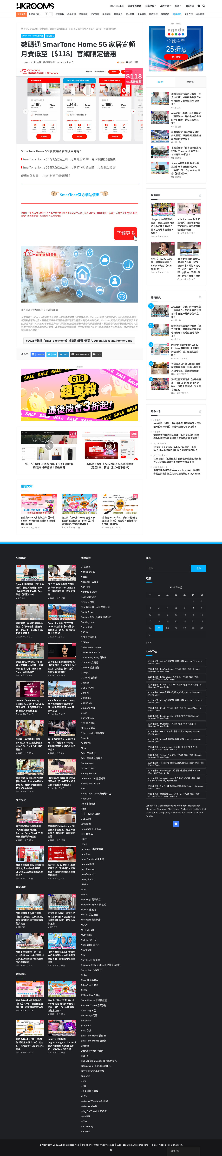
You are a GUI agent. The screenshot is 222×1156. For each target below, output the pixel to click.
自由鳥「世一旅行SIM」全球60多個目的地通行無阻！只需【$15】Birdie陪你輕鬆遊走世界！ (78, 520)
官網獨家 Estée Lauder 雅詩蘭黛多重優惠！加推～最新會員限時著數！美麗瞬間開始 (186, 367)
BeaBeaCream (88, 597)
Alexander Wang (89, 582)
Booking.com (87, 622)
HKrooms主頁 (117, 6)
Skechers (86, 1025)
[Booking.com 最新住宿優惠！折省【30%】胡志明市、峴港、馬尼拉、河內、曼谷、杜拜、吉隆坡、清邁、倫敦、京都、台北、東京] (189, 249)
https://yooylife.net (104, 1144)
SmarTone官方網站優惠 (79, 194)
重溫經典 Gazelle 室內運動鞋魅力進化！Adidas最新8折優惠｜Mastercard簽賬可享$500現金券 (29, 783)
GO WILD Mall (88, 768)
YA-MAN (85, 1116)
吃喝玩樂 (95, 14)
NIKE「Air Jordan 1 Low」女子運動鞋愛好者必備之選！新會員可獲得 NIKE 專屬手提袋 (62, 705)
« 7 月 (149, 643)
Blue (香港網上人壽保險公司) (96, 607)
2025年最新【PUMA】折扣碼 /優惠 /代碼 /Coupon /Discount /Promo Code (175, 740)
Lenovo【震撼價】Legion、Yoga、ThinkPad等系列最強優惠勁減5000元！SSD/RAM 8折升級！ (62, 1044)
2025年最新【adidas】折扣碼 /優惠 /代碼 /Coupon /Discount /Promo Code (175, 662)
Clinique (85, 672)
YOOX (84, 1121)
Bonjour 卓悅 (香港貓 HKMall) (96, 617)
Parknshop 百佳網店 (91, 970)
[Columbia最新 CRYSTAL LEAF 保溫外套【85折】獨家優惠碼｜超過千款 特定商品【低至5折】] (62, 612)
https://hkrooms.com (137, 1144)
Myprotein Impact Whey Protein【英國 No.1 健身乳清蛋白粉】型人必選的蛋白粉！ (185, 350)
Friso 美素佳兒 (88, 753)
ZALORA (85, 1131)
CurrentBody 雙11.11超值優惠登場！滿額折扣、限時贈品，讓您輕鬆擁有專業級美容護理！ (61, 870)
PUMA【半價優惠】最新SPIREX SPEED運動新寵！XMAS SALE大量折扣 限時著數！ (29, 744)
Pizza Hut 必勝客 (89, 980)
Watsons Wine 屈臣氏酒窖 (94, 1101)
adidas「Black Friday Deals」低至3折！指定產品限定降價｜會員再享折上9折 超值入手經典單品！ (30, 705)
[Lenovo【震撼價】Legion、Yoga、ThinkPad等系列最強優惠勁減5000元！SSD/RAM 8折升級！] (62, 1028)
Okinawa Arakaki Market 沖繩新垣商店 (100, 965)
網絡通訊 (177, 14)
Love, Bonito (87, 879)
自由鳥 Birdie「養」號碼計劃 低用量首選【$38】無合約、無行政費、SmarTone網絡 (120, 520)
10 (150, 614)
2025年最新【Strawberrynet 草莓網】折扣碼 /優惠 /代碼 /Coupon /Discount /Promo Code (172, 748)
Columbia (86, 697)
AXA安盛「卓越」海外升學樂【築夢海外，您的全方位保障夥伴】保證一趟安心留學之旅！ (186, 118)
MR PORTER (87, 929)
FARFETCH (86, 743)
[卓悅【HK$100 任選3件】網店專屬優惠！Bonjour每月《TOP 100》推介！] (163, 249)
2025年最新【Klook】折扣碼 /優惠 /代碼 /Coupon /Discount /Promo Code (174, 709)
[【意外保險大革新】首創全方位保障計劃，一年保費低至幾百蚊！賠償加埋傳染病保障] (62, 941)
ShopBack (86, 1020)
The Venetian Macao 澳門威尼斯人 (99, 1061)
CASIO (84, 632)
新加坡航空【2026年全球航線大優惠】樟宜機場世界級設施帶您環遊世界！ (186, 135)
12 (167, 614)
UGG (83, 1086)
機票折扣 (71, 14)
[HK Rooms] (35, 6)
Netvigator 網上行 (90, 945)
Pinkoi (84, 975)
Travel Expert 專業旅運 (92, 1071)
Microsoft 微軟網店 (91, 919)
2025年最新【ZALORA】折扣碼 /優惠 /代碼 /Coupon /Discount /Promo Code (175, 787)
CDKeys (85, 642)
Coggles (85, 682)
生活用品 (141, 14)
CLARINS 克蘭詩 (89, 662)
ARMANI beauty (89, 592)
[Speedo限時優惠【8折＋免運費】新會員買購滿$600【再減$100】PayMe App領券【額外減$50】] (160, 168)
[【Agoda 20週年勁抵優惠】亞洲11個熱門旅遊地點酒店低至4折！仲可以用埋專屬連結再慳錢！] (163, 209)
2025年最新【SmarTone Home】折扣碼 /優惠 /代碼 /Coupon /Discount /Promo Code (80, 340)
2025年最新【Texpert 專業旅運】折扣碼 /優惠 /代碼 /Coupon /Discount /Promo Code (175, 756)
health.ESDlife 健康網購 (93, 778)
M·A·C (84, 889)
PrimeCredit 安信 (89, 985)
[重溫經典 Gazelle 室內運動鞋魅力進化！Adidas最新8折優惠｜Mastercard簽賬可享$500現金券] (30, 767)
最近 (160, 81)
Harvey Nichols (89, 773)
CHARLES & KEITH (90, 652)
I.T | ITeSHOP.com (90, 813)
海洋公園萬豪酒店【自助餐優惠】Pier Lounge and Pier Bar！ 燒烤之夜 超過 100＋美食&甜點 (186, 384)
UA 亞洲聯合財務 (89, 1091)
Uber (83, 1081)
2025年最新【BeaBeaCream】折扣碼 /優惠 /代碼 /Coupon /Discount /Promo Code (174, 670)
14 (184, 614)
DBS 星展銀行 (88, 723)
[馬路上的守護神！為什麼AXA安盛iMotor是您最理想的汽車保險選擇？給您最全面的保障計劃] (30, 941)
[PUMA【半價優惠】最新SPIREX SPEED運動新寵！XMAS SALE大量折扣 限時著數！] (30, 728)
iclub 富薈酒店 (88, 803)
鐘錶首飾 (165, 14)
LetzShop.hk (87, 869)
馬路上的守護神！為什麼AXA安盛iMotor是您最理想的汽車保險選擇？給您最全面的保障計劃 (30, 957)
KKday (84, 839)
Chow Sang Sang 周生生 (93, 657)
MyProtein (86, 934)
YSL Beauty (87, 1126)
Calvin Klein (87, 627)
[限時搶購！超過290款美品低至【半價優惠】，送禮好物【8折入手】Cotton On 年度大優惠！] (30, 612)
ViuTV (84, 1096)
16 (202, 614)
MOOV (84, 924)
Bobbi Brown (87, 612)
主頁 (25, 28)
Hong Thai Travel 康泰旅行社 (96, 793)
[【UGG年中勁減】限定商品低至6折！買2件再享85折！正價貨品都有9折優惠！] (62, 767)
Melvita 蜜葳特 (88, 909)
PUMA (84, 990)
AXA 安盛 (86, 587)
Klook (84, 844)
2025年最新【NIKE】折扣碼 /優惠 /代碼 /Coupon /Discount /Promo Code (174, 732)
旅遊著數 (60, 14)
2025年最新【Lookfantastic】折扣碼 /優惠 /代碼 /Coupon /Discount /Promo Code (173, 717)
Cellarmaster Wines (91, 647)
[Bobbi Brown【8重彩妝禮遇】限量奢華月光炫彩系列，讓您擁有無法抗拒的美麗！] (189, 209)
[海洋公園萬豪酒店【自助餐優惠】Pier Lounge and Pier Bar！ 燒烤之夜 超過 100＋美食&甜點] (160, 384)
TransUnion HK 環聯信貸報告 (96, 1066)
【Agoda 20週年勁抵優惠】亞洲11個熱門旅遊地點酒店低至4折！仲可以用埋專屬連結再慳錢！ (162, 226)
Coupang (79, 367)
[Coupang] (79, 395)
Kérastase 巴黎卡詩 (91, 829)
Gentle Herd (87, 763)
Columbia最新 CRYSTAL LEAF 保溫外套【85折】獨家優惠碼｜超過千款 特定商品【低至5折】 (62, 628)
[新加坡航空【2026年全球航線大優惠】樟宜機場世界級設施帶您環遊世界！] (160, 136)
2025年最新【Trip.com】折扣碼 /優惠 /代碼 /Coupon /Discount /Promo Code (175, 764)
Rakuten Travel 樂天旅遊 (93, 1005)
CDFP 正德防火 (89, 637)
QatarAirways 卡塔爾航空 (94, 1000)
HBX (83, 788)
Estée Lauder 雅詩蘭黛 (92, 733)
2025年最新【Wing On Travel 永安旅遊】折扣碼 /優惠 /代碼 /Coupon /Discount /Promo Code (174, 779)
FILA (83, 748)
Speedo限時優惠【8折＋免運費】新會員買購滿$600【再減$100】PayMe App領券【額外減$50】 (185, 168)
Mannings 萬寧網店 (91, 899)
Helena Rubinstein (90, 783)
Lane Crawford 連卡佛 (92, 859)
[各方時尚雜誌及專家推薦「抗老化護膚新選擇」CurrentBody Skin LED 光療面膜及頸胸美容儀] (30, 815)
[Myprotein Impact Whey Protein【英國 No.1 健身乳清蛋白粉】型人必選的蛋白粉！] (160, 349)
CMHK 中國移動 (89, 677)
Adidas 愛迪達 (88, 571)
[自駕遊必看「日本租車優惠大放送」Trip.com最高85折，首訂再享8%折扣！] (160, 152)
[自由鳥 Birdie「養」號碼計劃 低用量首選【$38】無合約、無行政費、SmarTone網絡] (120, 504)
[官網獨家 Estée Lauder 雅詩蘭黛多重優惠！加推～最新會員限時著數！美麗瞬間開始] (160, 368)
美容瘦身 (106, 14)
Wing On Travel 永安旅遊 (94, 1111)
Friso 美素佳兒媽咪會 (92, 758)
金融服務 (200, 14)
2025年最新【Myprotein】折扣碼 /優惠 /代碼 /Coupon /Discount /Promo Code (172, 725)
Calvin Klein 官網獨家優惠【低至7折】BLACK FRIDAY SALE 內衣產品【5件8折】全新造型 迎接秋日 (62, 667)
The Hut (85, 1056)
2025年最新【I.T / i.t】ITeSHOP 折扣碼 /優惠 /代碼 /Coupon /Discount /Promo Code (174, 685)
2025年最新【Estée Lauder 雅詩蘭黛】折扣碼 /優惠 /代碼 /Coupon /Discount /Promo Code (173, 678)
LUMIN (84, 884)
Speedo (85, 1045)
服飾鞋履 (153, 14)
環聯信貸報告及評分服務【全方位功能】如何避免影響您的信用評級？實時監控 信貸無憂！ (186, 99)
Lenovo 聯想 (87, 864)
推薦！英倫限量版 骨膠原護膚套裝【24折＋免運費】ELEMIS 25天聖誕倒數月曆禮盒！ (30, 870)
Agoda (84, 576)
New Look (86, 950)
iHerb (83, 808)
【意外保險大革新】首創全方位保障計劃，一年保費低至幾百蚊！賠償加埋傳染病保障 (61, 957)
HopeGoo (86, 798)
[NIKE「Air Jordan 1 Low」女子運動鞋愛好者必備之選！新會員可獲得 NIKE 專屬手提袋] (62, 689)
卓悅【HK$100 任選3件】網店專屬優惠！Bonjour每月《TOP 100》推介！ (161, 263)
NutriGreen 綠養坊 (90, 960)
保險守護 (188, 14)
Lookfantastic (88, 874)
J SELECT (86, 819)
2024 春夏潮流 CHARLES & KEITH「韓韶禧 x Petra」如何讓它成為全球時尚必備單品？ (61, 744)
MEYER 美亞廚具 (89, 914)
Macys (84, 894)
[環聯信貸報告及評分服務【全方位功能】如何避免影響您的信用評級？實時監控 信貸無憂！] (160, 98)
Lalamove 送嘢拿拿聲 (92, 849)
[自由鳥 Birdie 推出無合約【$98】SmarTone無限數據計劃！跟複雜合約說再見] (39, 504)
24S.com (85, 566)
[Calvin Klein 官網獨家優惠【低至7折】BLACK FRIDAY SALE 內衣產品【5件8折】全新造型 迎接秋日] (62, 651)
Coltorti (85, 692)
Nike (83, 955)
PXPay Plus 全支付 (90, 995)
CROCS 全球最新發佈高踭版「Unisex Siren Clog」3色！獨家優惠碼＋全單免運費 (61, 589)
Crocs (84, 713)
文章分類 (149, 6)
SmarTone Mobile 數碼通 (93, 1040)
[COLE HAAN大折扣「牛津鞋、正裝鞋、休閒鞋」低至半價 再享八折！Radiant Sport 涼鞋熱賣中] (30, 651)
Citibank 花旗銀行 (90, 667)
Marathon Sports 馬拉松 (93, 904)
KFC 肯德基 (87, 834)
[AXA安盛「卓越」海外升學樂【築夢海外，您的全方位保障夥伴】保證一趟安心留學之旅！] (160, 117)
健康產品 (118, 14)
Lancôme (86, 854)
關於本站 (190, 6)
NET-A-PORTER (89, 940)
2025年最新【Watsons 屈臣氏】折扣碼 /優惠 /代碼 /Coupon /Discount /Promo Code (174, 771)
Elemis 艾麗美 (88, 728)
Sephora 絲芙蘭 (89, 1015)
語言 (177, 6)
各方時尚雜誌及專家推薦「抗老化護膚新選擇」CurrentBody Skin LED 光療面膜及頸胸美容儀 (29, 831)
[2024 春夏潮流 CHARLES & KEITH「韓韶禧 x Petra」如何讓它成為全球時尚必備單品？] (62, 728)
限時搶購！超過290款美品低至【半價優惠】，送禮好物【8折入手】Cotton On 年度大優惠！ (29, 628)
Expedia (85, 738)
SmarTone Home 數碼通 (32, 35)
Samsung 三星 (88, 1010)
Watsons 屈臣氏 (89, 1106)
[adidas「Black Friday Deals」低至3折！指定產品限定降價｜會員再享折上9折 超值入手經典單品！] (30, 689)
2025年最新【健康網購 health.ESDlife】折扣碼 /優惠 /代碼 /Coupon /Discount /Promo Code (173, 795)
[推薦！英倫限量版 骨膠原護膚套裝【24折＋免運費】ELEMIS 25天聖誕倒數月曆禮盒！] (30, 854)
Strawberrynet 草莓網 (92, 1050)
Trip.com (85, 1076)
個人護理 (130, 14)
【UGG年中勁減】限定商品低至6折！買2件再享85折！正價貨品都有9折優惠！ (62, 781)
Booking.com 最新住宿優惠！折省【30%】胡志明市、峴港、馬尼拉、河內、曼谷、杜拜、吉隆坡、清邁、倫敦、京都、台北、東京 (189, 267)
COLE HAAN (87, 687)
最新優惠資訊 (134, 6)
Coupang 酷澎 (88, 708)
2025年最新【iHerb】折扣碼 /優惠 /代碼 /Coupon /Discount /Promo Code (174, 693)
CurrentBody (87, 718)
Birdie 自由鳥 (87, 602)
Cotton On (86, 703)
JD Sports (86, 824)
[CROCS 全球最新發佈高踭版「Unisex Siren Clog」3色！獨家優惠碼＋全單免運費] (62, 573)
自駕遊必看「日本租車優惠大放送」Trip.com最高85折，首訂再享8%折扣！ (186, 151)
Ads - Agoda (176, 24)
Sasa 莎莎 (86, 1030)
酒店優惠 (83, 14)
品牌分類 (164, 6)
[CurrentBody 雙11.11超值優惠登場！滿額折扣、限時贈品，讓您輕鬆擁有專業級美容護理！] (62, 854)
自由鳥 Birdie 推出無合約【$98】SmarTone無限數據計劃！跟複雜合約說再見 (38, 520)
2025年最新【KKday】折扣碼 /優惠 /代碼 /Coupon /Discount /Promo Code (175, 701)
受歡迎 (190, 81)
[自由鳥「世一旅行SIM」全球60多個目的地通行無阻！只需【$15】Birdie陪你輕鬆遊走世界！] (79, 504)
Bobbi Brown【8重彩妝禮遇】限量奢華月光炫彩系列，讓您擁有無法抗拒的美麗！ (188, 224)
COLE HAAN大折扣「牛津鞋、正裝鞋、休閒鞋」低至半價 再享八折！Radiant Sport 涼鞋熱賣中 (29, 667)
